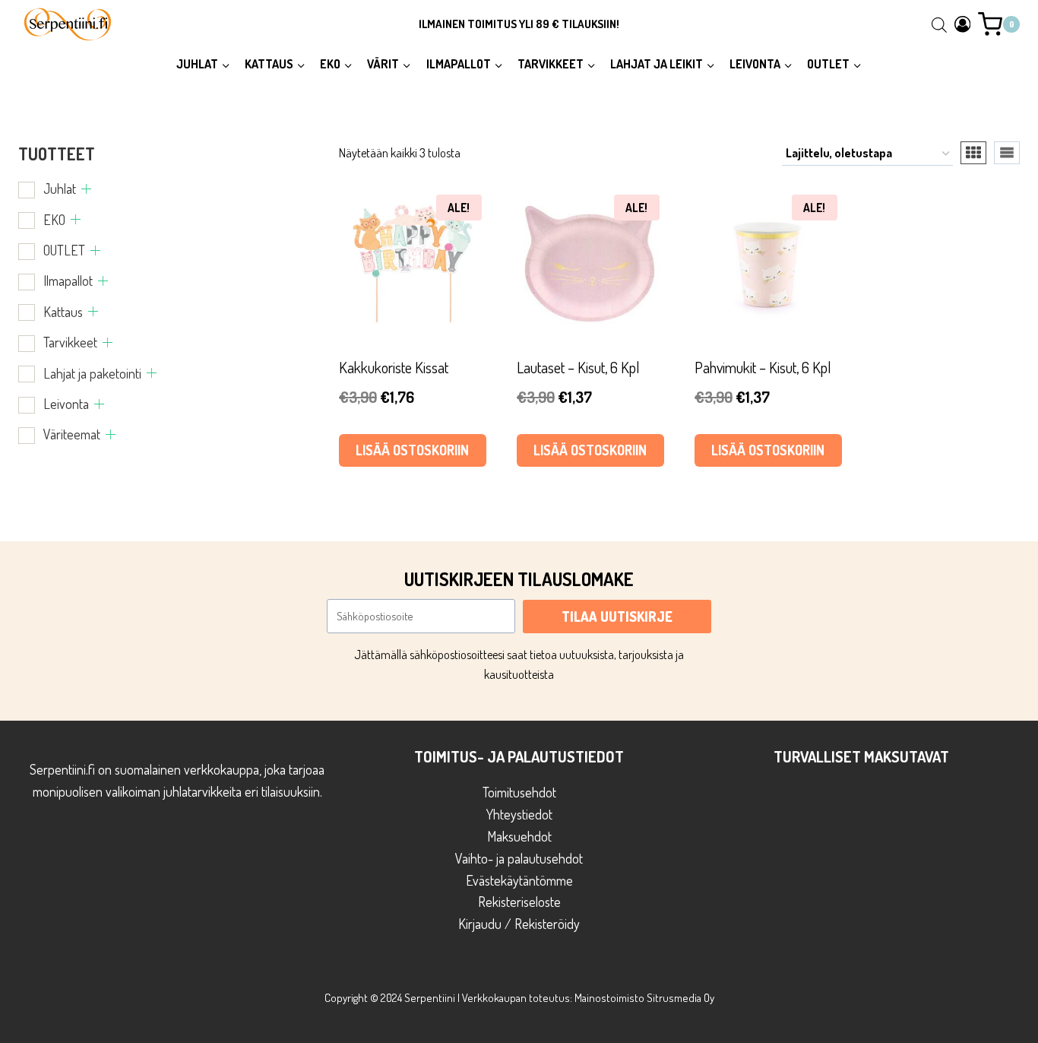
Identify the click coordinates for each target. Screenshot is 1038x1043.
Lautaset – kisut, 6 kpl (578, 367)
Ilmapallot (68, 280)
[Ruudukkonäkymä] (973, 152)
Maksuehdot (519, 836)
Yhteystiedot (519, 814)
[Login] (962, 24)
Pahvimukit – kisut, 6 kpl (763, 367)
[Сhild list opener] (86, 189)
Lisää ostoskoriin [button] (412, 450)
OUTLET (64, 250)
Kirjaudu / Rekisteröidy (519, 923)
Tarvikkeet (70, 342)
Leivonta (66, 403)
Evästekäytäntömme (519, 880)
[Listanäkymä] (1007, 152)
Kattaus (63, 311)
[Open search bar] (939, 24)
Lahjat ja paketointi (92, 373)
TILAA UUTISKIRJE (617, 616)
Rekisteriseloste (519, 901)
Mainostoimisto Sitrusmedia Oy (644, 998)
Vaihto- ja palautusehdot (519, 858)
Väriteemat (71, 434)
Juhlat (59, 188)
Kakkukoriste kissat (393, 367)
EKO (54, 219)
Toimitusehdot (519, 792)
